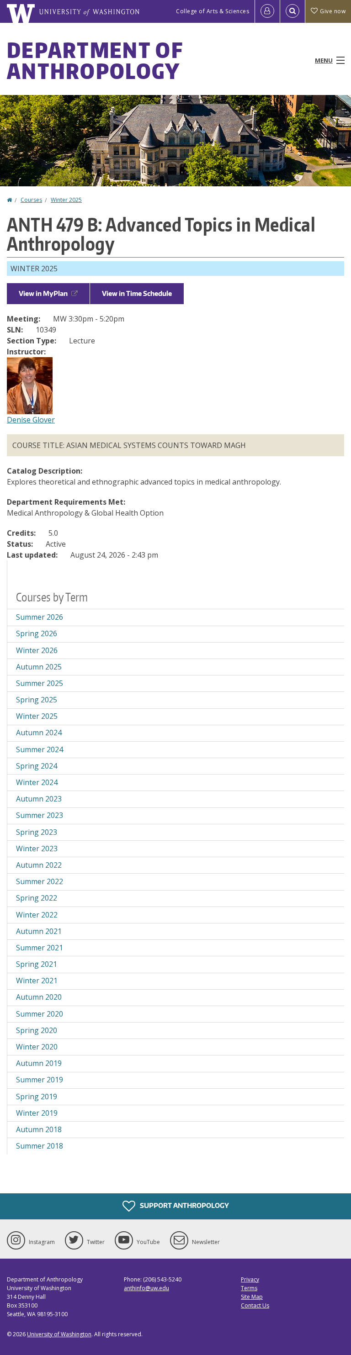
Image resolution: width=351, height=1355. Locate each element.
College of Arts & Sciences (212, 11)
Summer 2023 (39, 815)
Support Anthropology (183, 1205)
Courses (31, 200)
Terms (249, 1288)
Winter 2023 (37, 849)
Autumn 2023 (39, 799)
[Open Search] (292, 11)
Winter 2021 (37, 980)
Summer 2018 (39, 1146)
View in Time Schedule (137, 293)
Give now (333, 11)
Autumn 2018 (39, 1129)
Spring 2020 (36, 1030)
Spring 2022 (36, 898)
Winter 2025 (66, 200)
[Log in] (267, 11)
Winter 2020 (37, 1047)
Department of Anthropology (95, 60)
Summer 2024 (39, 749)
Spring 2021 (36, 964)
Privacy (250, 1279)
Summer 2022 (39, 881)
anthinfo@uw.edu (146, 1288)
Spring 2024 (36, 766)
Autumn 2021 (39, 931)
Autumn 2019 (39, 1063)
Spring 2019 (36, 1096)
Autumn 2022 (39, 865)
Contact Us (255, 1305)
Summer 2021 (39, 948)
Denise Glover (31, 420)
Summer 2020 (39, 1014)
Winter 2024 (37, 782)
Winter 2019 (37, 1113)
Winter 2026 (37, 650)
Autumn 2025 (39, 667)
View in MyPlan (43, 293)
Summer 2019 (39, 1080)
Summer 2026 (39, 617)
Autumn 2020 (39, 997)
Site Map (252, 1297)
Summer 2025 (39, 683)
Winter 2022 (37, 915)
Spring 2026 (36, 633)
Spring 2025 (36, 700)
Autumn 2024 (39, 733)
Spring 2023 (36, 832)
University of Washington (59, 1334)
